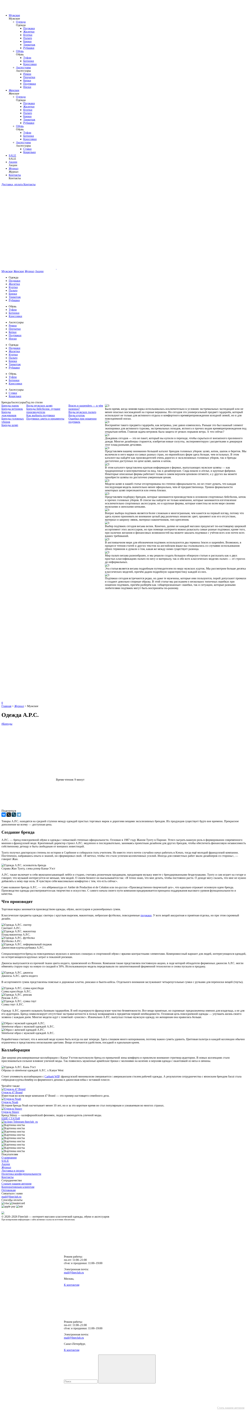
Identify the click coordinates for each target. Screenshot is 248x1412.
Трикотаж (29, 44)
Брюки (27, 41)
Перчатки (29, 77)
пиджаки (146, 915)
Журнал (13, 168)
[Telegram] (19, 814)
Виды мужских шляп (39, 405)
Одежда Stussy (10, 1111)
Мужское (14, 15)
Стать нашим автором (230, 1407)
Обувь (20, 51)
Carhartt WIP (52, 1076)
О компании (9, 1157)
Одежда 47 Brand (12, 1092)
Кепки (27, 80)
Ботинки (28, 60)
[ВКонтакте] (3, 814)
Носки (27, 87)
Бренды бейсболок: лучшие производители (43, 410)
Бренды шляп (9, 425)
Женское (14, 90)
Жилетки (28, 31)
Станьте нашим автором (16, 1183)
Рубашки (28, 47)
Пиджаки (29, 28)
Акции (13, 161)
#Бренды (6, 723)
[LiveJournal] (14, 814)
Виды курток (76, 415)
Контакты (15, 174)
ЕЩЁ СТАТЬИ (10, 1118)
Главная (6, 706)
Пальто (27, 38)
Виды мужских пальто (82, 412)
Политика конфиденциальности (21, 1173)
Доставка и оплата (12, 1170)
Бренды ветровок (12, 408)
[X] (9, 814)
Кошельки (29, 152)
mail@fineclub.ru (11, 1196)
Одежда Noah (9, 1102)
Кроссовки (30, 64)
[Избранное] (28, 643)
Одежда (21, 21)
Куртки (27, 34)
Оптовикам (8, 1190)
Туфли (27, 57)
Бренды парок (10, 405)
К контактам (71, 1284)
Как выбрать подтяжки (40, 415)
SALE (12, 155)
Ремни (27, 73)
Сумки (27, 148)
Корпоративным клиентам (17, 1186)
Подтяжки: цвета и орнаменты (45, 418)
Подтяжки (29, 83)
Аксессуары (23, 67)
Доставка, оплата (12, 184)
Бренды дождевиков (8, 414)
